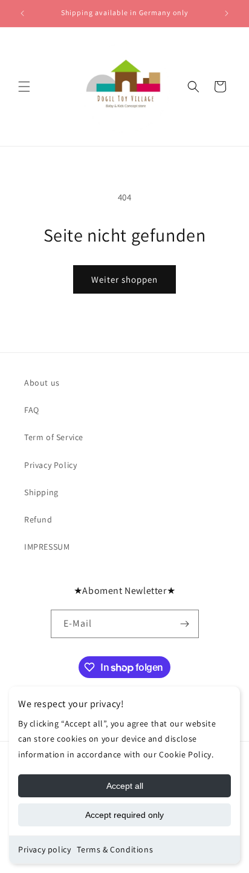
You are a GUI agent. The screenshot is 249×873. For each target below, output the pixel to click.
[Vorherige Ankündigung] (22, 13)
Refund (38, 519)
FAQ (31, 409)
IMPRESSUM (47, 546)
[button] (24, 86)
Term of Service (53, 437)
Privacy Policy (50, 465)
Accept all (124, 786)
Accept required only (124, 815)
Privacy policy (44, 849)
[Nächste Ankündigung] (226, 13)
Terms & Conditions (115, 849)
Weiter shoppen (124, 279)
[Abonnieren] (185, 624)
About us (42, 382)
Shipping (41, 492)
